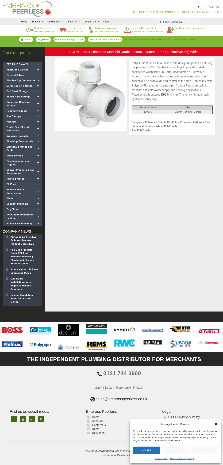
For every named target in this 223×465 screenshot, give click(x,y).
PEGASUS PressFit (23, 64)
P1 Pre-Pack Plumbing (23, 223)
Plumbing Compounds (23, 141)
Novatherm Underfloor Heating (23, 216)
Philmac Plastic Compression (23, 191)
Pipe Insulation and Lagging (23, 163)
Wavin (23, 198)
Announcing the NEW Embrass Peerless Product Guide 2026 (23, 240)
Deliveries (98, 432)
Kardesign (107, 450)
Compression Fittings (23, 86)
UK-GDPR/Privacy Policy (182, 458)
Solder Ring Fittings (23, 96)
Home (24, 21)
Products (35, 21)
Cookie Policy (161, 458)
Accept (146, 450)
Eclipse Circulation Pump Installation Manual (21, 298)
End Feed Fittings (23, 91)
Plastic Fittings (23, 178)
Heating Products (23, 111)
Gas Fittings (23, 116)
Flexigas (23, 121)
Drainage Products (23, 136)
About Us (72, 21)
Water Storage (23, 155)
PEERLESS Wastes (23, 69)
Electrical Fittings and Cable (23, 148)
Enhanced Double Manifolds (105, 39)
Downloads (53, 21)
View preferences (204, 450)
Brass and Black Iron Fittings (23, 104)
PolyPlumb (43, 39)
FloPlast (23, 184)
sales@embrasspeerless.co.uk (121, 399)
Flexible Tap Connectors (23, 80)
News (106, 21)
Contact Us (90, 21)
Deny (175, 450)
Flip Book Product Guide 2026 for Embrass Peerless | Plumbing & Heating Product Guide (22, 256)
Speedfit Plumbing (23, 204)
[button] (216, 424)
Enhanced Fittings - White (69, 39)
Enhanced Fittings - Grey (195, 122)
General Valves (23, 75)
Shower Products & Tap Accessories (23, 171)
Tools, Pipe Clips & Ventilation (23, 129)
